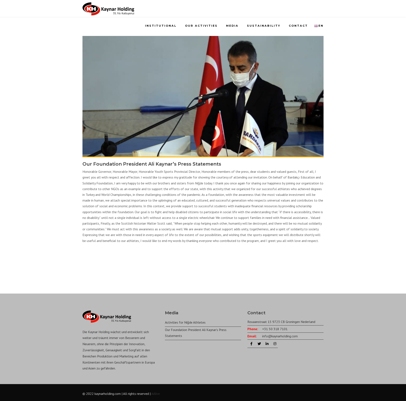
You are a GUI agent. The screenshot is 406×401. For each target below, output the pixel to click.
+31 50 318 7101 (275, 329)
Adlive (155, 393)
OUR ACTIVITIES (201, 25)
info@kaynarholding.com (280, 336)
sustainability (263, 25)
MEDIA (232, 25)
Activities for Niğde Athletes (185, 322)
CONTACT (298, 25)
